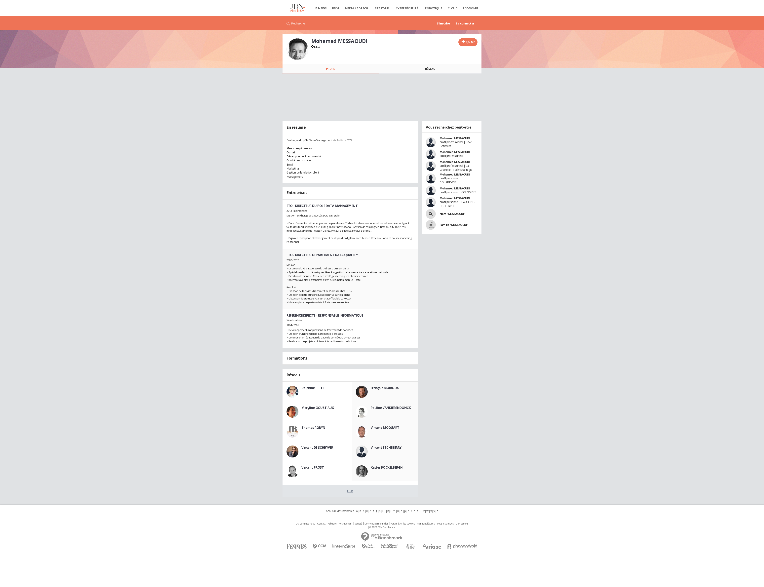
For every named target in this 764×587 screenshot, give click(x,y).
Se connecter (465, 23)
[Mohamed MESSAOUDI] (297, 49)
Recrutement (345, 523)
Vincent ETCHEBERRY (386, 447)
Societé (358, 523)
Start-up (382, 8)
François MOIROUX (385, 388)
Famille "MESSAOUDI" (454, 225)
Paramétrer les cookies (403, 523)
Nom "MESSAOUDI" (452, 214)
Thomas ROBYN (313, 427)
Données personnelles (376, 523)
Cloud (453, 8)
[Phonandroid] (462, 546)
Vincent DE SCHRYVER (317, 447)
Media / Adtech (356, 8)
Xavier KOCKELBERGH (387, 467)
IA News (321, 8)
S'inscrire (443, 23)
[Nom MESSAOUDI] (431, 214)
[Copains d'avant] (389, 546)
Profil (330, 69)
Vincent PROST (312, 467)
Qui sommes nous (305, 523)
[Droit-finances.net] (368, 546)
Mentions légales (426, 523)
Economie (470, 8)
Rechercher (298, 23)
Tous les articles (445, 523)
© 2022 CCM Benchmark (382, 527)
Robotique (433, 8)
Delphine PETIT (312, 388)
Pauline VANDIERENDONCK (391, 408)
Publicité (332, 523)
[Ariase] (432, 546)
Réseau (430, 69)
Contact (321, 523)
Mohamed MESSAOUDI (455, 138)
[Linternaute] (344, 546)
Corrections (462, 523)
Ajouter (470, 42)
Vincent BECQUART (385, 427)
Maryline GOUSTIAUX (317, 408)
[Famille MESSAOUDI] (431, 225)
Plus (350, 491)
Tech (335, 8)
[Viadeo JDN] (410, 546)
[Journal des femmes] (296, 546)
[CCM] (319, 546)
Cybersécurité (407, 8)
